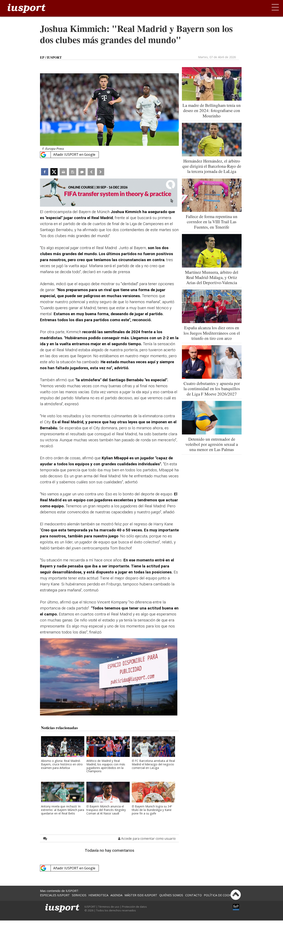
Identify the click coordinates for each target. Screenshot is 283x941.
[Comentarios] (82, 171)
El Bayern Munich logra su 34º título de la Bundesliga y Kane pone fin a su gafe (152, 810)
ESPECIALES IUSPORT (55, 895)
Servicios (79, 895)
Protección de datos (134, 906)
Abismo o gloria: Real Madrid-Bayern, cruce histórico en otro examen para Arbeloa (62, 764)
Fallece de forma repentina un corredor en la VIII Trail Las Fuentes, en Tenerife (211, 222)
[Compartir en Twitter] (54, 171)
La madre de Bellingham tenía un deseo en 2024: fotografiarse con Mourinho (212, 110)
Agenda (116, 895)
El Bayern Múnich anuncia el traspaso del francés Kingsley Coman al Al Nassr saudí (106, 810)
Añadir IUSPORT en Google (74, 154)
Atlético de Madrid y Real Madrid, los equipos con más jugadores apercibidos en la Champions (105, 766)
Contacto (193, 895)
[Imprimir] (63, 171)
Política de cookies (219, 895)
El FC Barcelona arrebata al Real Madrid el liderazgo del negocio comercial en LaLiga (153, 764)
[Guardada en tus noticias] (72, 171)
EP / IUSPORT (51, 57)
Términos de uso (108, 906)
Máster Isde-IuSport (141, 895)
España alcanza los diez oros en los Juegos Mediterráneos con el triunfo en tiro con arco (212, 333)
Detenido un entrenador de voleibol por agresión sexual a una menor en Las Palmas (211, 444)
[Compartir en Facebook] (44, 171)
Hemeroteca (98, 895)
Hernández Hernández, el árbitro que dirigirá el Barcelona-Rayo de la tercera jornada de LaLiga (211, 166)
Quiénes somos (171, 895)
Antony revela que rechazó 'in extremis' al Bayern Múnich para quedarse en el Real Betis (62, 810)
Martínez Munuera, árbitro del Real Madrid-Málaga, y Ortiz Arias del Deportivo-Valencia (211, 277)
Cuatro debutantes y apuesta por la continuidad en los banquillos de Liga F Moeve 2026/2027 (212, 388)
